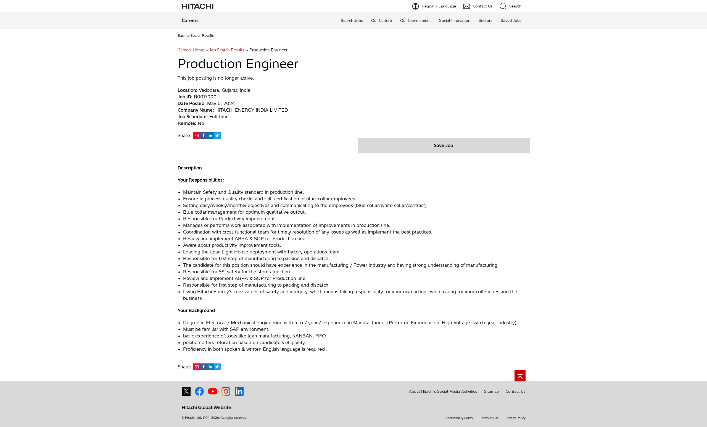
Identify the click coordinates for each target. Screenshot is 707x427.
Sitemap (491, 391)
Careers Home (191, 50)
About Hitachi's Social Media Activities (443, 391)
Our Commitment (415, 20)
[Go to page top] (520, 375)
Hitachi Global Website (206, 407)
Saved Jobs (511, 20)
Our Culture (381, 20)
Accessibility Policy (459, 418)
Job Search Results (226, 50)
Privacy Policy (515, 418)
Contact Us (516, 391)
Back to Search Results (196, 35)
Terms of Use (489, 418)
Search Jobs (352, 20)
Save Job (443, 145)
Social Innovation (454, 20)
